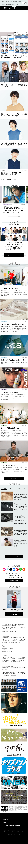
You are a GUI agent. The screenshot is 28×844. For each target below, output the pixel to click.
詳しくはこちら (24, 3)
